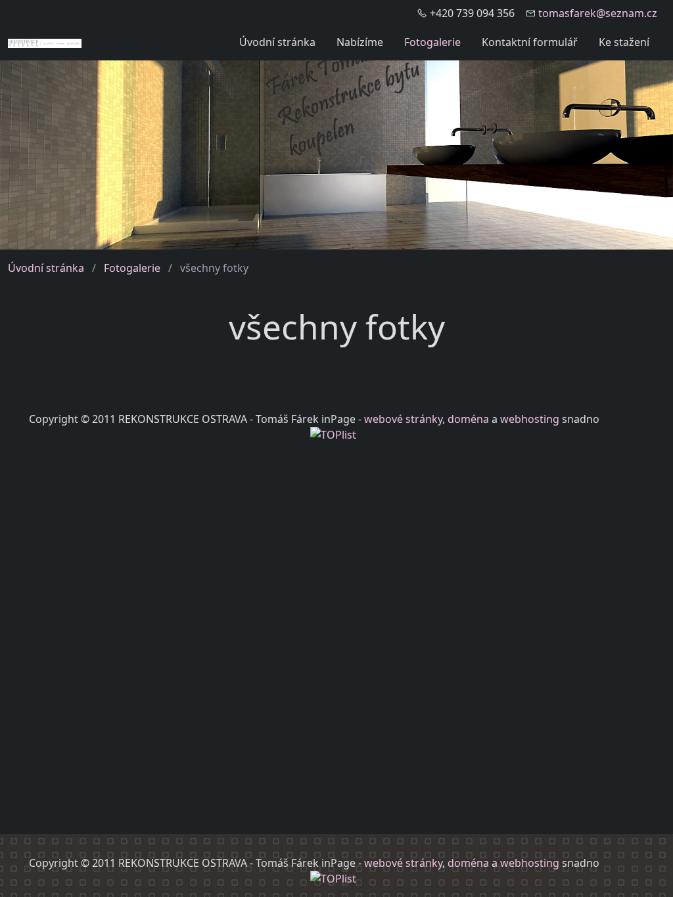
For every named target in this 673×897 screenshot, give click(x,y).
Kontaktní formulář (530, 42)
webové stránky (403, 419)
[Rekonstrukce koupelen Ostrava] (44, 42)
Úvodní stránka (277, 42)
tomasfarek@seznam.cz (597, 13)
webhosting (529, 419)
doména (468, 419)
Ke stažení (624, 42)
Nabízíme (359, 42)
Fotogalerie (432, 42)
